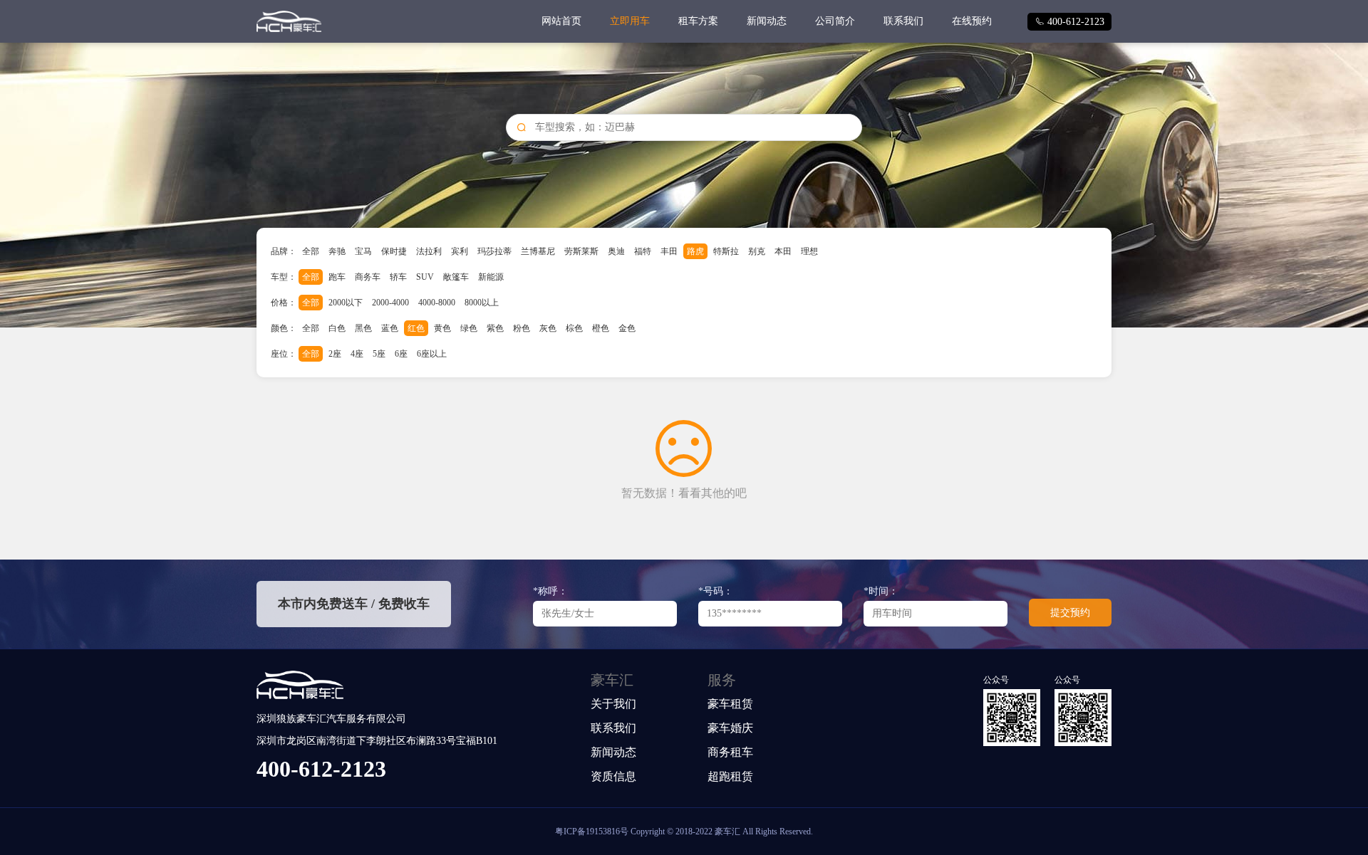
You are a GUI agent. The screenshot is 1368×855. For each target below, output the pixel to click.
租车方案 (698, 21)
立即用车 (630, 21)
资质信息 (613, 776)
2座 (334, 354)
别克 (756, 251)
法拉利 (429, 251)
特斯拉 (726, 251)
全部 (310, 251)
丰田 (669, 251)
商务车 (367, 277)
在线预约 (972, 21)
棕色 (574, 328)
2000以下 (345, 303)
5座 (379, 354)
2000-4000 (390, 303)
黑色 (363, 328)
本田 (783, 251)
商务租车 (730, 752)
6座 (401, 354)
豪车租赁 (730, 704)
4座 (357, 354)
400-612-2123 (1069, 21)
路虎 (695, 251)
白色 (337, 328)
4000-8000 (436, 303)
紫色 (495, 328)
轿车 (398, 277)
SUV (425, 277)
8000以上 (482, 303)
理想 (809, 251)
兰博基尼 (538, 251)
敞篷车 (456, 277)
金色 (627, 328)
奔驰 (337, 251)
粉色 (521, 328)
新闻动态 (767, 21)
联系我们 (903, 21)
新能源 (491, 277)
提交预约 (1070, 612)
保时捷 (394, 251)
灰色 (547, 328)
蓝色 (389, 328)
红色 (416, 328)
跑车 (337, 277)
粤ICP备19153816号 (591, 831)
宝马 (363, 251)
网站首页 (561, 21)
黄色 (442, 328)
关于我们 (613, 704)
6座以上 (432, 354)
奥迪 (616, 251)
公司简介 (835, 21)
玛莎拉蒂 (494, 251)
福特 (642, 251)
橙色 (600, 328)
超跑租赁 (730, 776)
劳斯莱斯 (581, 251)
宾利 (459, 251)
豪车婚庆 (730, 728)
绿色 (468, 328)
